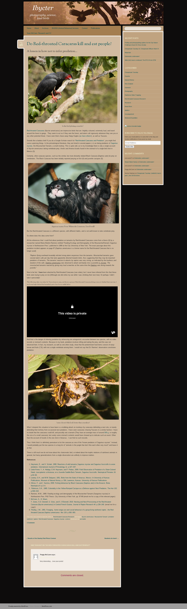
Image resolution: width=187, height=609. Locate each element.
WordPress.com (47, 606)
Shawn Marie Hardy (131, 162)
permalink (83, 519)
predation (111, 517)
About (36, 28)
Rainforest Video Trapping (133, 95)
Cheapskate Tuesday (131, 72)
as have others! (85, 136)
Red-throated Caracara (46, 519)
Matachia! (128, 52)
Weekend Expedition (131, 118)
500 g (106, 432)
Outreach (128, 87)
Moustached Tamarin (101, 517)
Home (29, 28)
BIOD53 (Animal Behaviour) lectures (65, 28)
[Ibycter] (98, 13)
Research (128, 102)
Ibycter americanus (88, 517)
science (67, 519)
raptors (35, 519)
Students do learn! (111, 538)
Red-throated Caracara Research (63, 517)
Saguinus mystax (59, 519)
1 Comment (31, 522)
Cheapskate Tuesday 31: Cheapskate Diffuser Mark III (142, 48)
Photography (129, 91)
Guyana (127, 76)
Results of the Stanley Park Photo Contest (41, 538)
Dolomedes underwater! (132, 56)
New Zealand (129, 84)
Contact (85, 28)
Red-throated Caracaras (35, 131)
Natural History (129, 80)
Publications (95, 28)
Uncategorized (129, 114)
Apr (21, 43)
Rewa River (128, 106)
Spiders (127, 110)
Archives (45, 28)
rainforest (30, 519)
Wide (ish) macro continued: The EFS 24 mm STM (140, 60)
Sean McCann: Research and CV (39, 33)
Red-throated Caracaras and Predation (90, 140)
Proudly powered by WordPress (18, 606)
